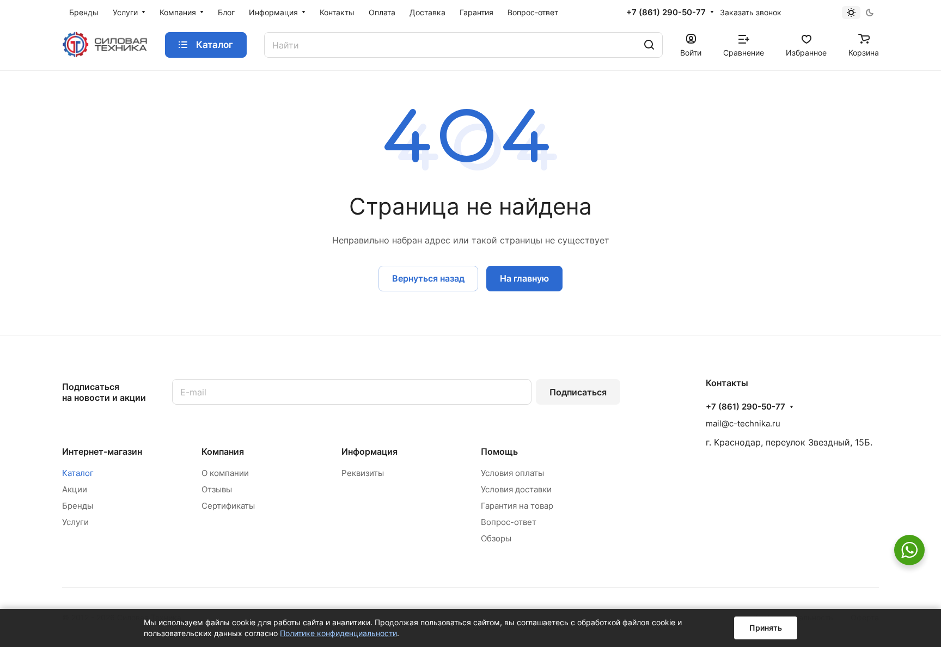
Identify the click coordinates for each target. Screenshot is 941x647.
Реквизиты (362, 473)
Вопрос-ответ (508, 522)
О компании (225, 473)
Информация (369, 451)
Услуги (75, 522)
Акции (74, 489)
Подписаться (578, 392)
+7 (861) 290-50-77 (666, 12)
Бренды (77, 505)
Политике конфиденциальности (338, 633)
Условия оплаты (512, 473)
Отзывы (216, 489)
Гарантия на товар (517, 505)
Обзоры (496, 538)
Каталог (78, 473)
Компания (222, 451)
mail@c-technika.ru (743, 423)
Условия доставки (516, 489)
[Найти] (649, 45)
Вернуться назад (428, 278)
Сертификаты (228, 505)
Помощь (499, 451)
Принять (765, 627)
